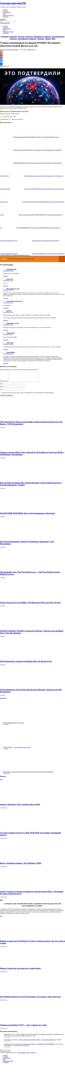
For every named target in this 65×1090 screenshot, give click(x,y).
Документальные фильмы (7, 49)
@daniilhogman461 (11, 269)
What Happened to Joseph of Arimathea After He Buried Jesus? (26, 661)
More (1, 779)
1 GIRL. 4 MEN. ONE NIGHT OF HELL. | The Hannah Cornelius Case (34, 1034)
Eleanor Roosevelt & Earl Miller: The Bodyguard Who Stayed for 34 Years (30, 603)
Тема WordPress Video (23, 1052)
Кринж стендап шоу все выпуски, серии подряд (20, 968)
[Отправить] (32, 64)
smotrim (16, 49)
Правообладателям (8, 15)
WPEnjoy (33, 1052)
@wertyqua (7, 1044)
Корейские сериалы (42, 36)
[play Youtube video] (32, 86)
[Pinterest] (32, 56)
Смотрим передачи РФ (13, 3)
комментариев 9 (31, 49)
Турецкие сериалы (9, 36)
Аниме (48, 39)
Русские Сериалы (25, 36)
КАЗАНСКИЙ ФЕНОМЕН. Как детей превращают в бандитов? (27, 513)
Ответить (5, 276)
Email (2, 386)
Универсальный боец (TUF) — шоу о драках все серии (23, 1025)
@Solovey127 (9, 279)
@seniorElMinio (10, 352)
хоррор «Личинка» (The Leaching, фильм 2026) (20, 804)
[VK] (32, 54)
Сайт (1, 389)
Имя (1, 383)
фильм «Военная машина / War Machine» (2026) (20, 863)
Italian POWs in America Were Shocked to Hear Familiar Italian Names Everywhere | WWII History (28, 771)
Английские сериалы (27, 39)
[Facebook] (32, 59)
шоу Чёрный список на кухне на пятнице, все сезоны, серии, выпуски (30, 997)
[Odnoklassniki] (32, 51)
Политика (6, 16)
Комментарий (4, 381)
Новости (5, 9)
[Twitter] (32, 61)
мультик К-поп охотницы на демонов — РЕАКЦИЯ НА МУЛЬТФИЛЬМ (35, 1044)
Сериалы (5, 11)
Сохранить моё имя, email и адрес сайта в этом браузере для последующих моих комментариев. (28, 392)
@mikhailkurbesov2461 (12, 323)
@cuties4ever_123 (8, 1039)
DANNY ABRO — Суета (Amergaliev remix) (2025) (17, 747)
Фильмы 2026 (7, 12)
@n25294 (8, 311)
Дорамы (40, 39)
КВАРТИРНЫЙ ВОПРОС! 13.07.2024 (13, 723)
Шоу (4, 14)
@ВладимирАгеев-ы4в (12, 288)
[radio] (1, 116)
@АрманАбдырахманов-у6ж (14, 301)
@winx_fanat (9, 342)
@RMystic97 (7, 1034)
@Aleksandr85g (10, 333)
